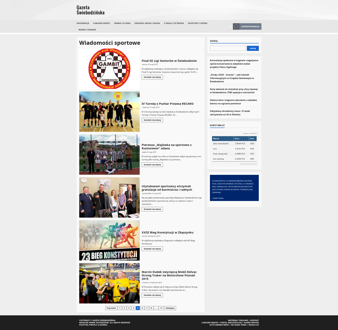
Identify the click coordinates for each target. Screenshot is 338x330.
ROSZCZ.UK (254, 325)
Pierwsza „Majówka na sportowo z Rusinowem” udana (109, 154)
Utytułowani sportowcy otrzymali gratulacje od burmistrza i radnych (109, 197)
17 (161, 308)
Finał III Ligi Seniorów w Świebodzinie (109, 69)
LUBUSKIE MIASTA (209, 322)
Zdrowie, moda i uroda (147, 23)
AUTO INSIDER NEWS (219, 325)
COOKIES (103, 325)
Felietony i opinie (197, 23)
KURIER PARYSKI (251, 322)
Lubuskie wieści (101, 23)
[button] (230, 26)
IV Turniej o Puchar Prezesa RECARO (109, 112)
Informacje (83, 23)
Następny (170, 308)
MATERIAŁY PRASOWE (238, 320)
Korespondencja (250, 26)
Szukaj (214, 41)
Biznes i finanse (87, 29)
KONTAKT (254, 320)
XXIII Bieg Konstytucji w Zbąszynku (109, 240)
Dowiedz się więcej (153, 77)
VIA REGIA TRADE (239, 325)
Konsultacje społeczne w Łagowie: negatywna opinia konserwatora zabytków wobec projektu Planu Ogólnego (234, 64)
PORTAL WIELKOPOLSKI (231, 322)
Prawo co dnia (122, 23)
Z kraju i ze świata (174, 23)
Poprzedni (111, 308)
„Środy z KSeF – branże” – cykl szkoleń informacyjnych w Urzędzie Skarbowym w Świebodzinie (232, 78)
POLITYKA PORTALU (88, 325)
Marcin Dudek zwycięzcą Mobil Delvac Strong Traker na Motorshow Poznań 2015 (109, 283)
